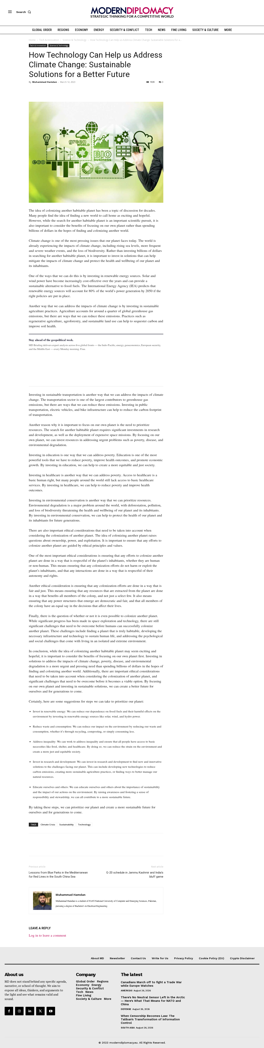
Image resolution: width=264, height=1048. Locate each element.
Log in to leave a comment (47, 935)
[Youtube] (51, 1011)
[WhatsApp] (50, 91)
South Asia (128, 1027)
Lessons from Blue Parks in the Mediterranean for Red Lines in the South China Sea (58, 874)
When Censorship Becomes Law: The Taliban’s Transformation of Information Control (150, 1019)
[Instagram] (19, 1011)
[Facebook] (33, 91)
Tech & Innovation (49, 40)
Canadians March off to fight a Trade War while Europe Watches (151, 983)
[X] (41, 91)
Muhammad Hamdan (44, 81)
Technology (84, 824)
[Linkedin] (59, 91)
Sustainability (66, 824)
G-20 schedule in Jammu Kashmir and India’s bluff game (134, 874)
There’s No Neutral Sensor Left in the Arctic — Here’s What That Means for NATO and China (153, 1001)
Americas (126, 990)
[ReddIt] (68, 91)
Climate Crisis (48, 824)
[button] (24, 12)
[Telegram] (77, 91)
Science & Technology (74, 40)
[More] (86, 91)
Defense (126, 1009)
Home (32, 40)
